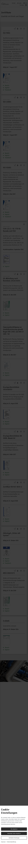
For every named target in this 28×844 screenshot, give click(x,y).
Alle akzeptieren (14, 829)
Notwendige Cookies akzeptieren (14, 833)
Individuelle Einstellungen (14, 837)
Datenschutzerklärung (11, 841)
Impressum (3, 841)
